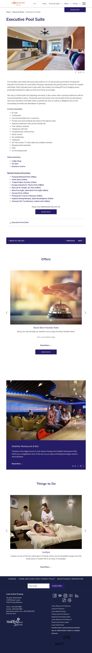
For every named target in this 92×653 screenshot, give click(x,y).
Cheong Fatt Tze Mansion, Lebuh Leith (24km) (31, 201)
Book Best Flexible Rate (46, 327)
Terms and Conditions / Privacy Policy (36, 579)
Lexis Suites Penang (59, 611)
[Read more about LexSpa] (46, 522)
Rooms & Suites (18, 12)
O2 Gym (15, 164)
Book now (75, 10)
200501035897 (61, 630)
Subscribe (57, 586)
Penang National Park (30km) (24, 177)
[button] (46, 48)
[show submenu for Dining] (80, 3)
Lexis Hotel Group (58, 625)
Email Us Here (11, 613)
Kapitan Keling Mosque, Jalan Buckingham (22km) (32, 198)
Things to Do (46, 484)
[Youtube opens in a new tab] (71, 595)
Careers (12, 579)
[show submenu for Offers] (71, 3)
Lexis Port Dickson (58, 609)
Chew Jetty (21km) (19, 179)
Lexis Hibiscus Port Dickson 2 (62, 619)
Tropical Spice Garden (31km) (24, 182)
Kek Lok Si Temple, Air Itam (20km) (26, 188)
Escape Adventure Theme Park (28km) (28, 185)
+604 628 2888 (16, 607)
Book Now (49, 352)
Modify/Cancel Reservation (70, 579)
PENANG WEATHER (67, 642)
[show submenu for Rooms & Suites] (62, 3)
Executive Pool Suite (20, 222)
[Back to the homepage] (18, 3)
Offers (46, 259)
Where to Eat (46, 371)
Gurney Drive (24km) (20, 193)
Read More (45, 345)
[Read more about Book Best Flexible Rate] (46, 297)
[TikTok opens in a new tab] (64, 600)
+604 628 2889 (17, 609)
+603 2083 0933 (29, 611)
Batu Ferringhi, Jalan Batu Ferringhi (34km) (30, 190)
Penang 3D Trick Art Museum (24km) (27, 196)
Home (8, 12)
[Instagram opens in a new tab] (65, 595)
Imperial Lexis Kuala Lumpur (61, 617)
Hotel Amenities (14, 157)
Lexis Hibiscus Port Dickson (61, 606)
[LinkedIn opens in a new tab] (76, 595)
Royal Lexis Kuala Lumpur (60, 622)
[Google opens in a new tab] (69, 600)
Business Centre (18, 166)
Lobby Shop (16, 161)
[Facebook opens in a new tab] (54, 595)
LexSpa (46, 552)
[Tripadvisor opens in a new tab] (60, 595)
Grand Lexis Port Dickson (60, 614)
